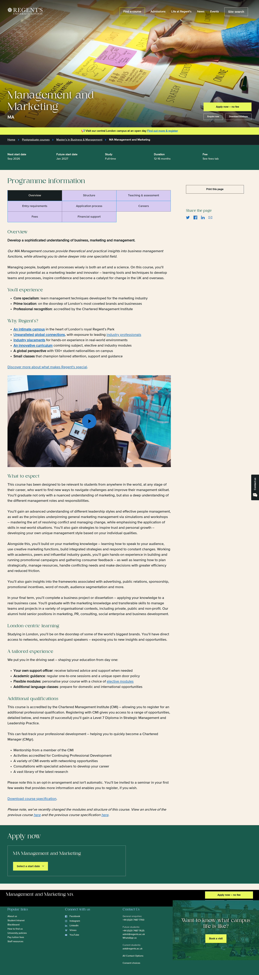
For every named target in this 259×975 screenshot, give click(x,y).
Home (11, 139)
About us (12, 916)
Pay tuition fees (15, 937)
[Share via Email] (210, 217)
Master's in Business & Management (79, 139)
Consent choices (131, 963)
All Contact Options (133, 956)
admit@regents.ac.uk (134, 934)
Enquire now (213, 117)
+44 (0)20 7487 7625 (133, 931)
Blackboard (13, 925)
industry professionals (124, 335)
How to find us (15, 929)
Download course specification (31, 799)
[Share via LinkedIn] (203, 217)
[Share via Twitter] (188, 217)
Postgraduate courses (36, 139)
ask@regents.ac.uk (132, 949)
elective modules (120, 681)
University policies (17, 933)
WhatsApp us (130, 938)
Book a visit (216, 938)
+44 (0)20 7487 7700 (133, 920)
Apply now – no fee (227, 106)
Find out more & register (162, 130)
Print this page (214, 189)
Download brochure (238, 117)
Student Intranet (16, 920)
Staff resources (15, 941)
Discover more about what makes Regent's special (47, 367)
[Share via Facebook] (195, 217)
